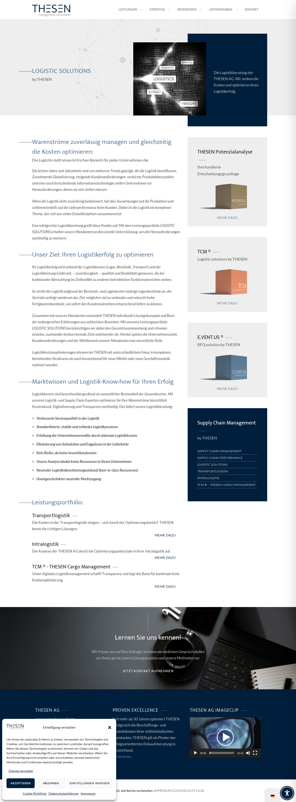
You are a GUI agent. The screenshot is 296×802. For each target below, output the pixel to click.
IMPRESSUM (162, 790)
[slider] (222, 753)
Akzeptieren (20, 783)
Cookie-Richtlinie (34, 793)
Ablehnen (51, 783)
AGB (201, 790)
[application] (225, 737)
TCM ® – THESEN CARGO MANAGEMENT (226, 485)
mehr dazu (165, 535)
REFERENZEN (187, 10)
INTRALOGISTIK (208, 478)
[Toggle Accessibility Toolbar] (287, 793)
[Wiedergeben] (195, 753)
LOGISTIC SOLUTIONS (212, 464)
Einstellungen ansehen (90, 783)
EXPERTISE (157, 10)
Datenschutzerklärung (63, 793)
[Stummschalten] (248, 753)
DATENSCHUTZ (184, 790)
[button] (109, 727)
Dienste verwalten (21, 771)
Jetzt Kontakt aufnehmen (148, 671)
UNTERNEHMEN (220, 10)
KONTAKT (252, 10)
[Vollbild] (255, 753)
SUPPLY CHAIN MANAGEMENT (219, 451)
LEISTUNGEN (128, 10)
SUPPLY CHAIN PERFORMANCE (219, 458)
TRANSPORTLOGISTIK (212, 471)
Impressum (88, 793)
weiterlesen (122, 756)
